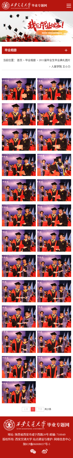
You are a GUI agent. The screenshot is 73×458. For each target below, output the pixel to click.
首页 (19, 60)
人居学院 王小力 (60, 66)
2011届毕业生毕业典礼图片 (54, 60)
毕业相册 (30, 60)
